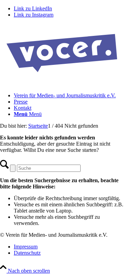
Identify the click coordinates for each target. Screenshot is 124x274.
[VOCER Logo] (62, 84)
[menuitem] (69, 95)
